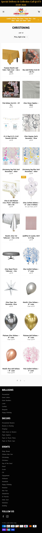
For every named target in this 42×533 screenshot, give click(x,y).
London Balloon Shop (11, 523)
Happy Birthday (7, 412)
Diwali (4, 466)
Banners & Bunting (8, 426)
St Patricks (5, 497)
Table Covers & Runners (9, 432)
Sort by (21, 33)
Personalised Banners (8, 423)
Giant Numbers (6, 400)
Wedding (4, 506)
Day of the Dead (7, 463)
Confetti (4, 406)
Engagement (5, 475)
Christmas (5, 460)
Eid (3, 472)
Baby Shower (6, 451)
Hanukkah (5, 481)
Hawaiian (4, 488)
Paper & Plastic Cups (8, 441)
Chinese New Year (7, 454)
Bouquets (4, 409)
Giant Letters (6, 397)
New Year (5, 491)
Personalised (5, 394)
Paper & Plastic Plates (9, 438)
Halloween (5, 478)
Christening (5, 457)
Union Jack (5, 500)
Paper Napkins (6, 435)
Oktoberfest (5, 494)
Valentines (5, 503)
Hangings (4, 429)
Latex (3, 403)
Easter (4, 469)
